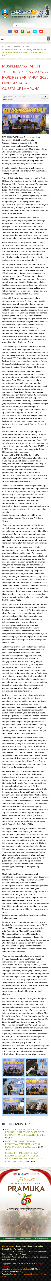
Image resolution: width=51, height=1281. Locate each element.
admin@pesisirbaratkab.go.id (14, 1271)
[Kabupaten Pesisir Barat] (25, 9)
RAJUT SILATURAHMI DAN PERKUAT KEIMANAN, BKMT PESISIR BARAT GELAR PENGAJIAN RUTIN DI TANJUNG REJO (24, 1132)
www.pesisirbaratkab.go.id (21, 1269)
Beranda (6, 46)
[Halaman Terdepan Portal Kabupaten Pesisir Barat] (48, 38)
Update (17, 46)
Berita (29, 46)
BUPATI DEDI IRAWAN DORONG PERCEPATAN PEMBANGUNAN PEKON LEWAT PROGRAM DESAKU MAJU (23, 1144)
